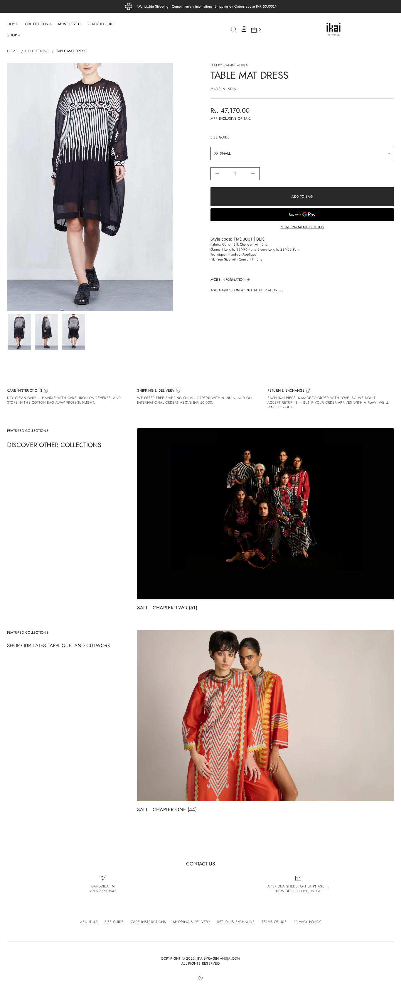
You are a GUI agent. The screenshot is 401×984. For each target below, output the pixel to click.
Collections (36, 51)
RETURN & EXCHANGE (286, 390)
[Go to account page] (243, 30)
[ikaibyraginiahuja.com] (333, 29)
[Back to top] (200, 978)
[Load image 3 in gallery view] (73, 332)
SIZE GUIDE (220, 137)
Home (12, 51)
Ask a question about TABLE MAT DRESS (247, 290)
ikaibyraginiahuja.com (218, 958)
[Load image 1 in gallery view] (19, 332)
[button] (234, 29)
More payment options (302, 227)
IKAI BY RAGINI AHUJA (229, 65)
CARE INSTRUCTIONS (25, 390)
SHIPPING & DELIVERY (156, 390)
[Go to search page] (234, 29)
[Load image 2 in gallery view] (46, 332)
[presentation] (90, 187)
